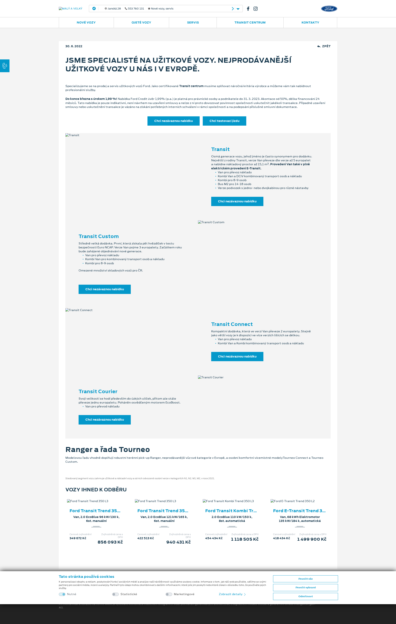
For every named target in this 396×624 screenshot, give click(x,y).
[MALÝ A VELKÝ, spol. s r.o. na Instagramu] (257, 9)
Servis (193, 22)
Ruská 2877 (164, 9)
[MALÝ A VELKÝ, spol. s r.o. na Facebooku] (249, 9)
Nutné (71, 594)
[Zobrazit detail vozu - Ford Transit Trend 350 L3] (90, 497)
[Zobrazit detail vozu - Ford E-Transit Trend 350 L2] (293, 497)
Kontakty (310, 22)
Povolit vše (305, 578)
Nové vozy (86, 22)
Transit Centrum (250, 22)
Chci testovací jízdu (224, 121)
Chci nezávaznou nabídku (173, 121)
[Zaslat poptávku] (103, 497)
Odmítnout (305, 596)
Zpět (326, 46)
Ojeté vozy (141, 22)
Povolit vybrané (306, 587)
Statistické (128, 594)
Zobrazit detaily (231, 594)
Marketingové (184, 594)
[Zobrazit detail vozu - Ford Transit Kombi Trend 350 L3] (225, 497)
